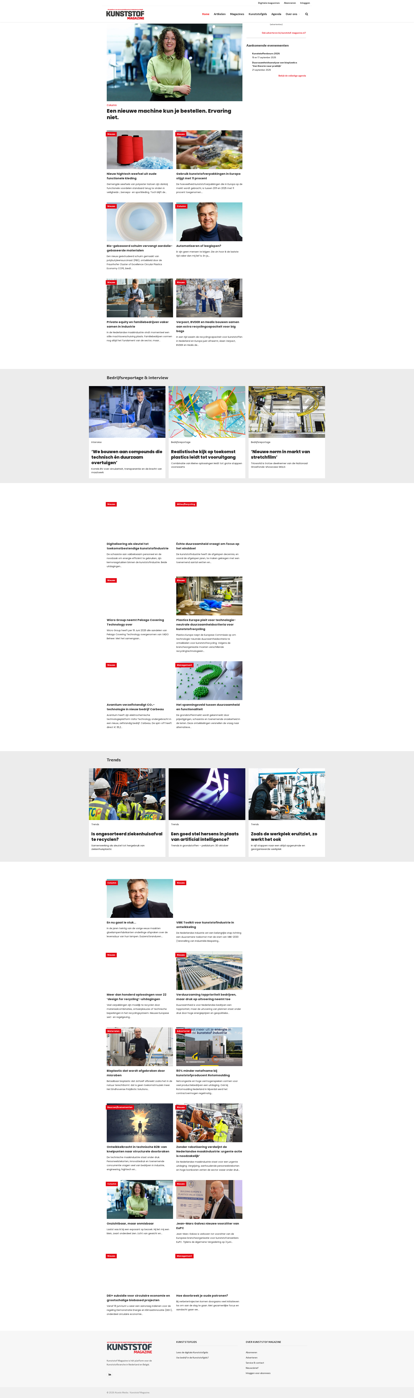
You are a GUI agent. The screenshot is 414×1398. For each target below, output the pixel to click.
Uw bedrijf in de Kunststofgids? (192, 1357)
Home (205, 14)
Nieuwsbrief (252, 1367)
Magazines (237, 14)
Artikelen (220, 14)
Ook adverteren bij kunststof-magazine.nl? (284, 33)
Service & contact (255, 1362)
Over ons (291, 14)
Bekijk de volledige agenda (292, 75)
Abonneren (290, 2)
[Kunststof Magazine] (125, 14)
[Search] (306, 14)
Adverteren (251, 1357)
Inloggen (305, 2)
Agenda (276, 14)
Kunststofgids (258, 14)
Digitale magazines (269, 2)
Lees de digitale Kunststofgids (192, 1352)
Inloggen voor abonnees (258, 1373)
